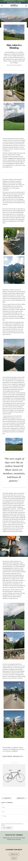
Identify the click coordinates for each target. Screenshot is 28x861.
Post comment (7, 827)
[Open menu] (3, 6)
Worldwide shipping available (14, 2)
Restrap (11, 158)
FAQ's (14, 858)
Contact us (14, 854)
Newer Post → (21, 798)
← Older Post (7, 798)
